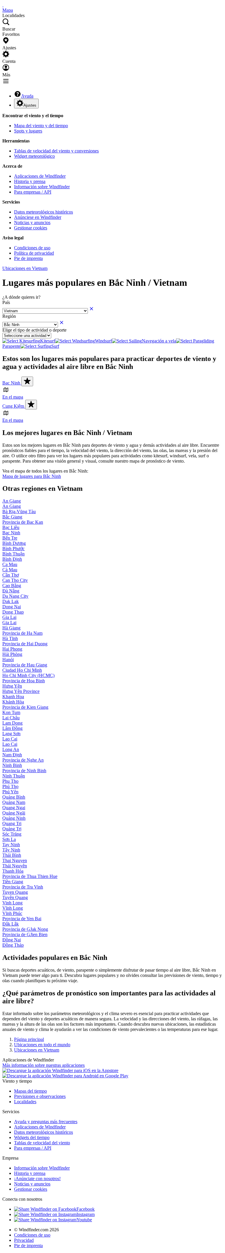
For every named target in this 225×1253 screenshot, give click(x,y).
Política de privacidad (34, 253)
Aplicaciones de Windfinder (40, 176)
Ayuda (27, 95)
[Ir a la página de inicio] (3, 4)
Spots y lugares (28, 130)
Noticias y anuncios (32, 222)
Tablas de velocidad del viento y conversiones (56, 150)
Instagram (85, 1214)
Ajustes (29, 105)
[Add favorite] (27, 381)
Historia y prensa (29, 181)
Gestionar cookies (30, 227)
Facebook (85, 1209)
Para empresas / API (32, 191)
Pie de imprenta (28, 258)
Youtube (84, 1219)
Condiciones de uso (32, 247)
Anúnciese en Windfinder (37, 217)
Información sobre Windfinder (42, 186)
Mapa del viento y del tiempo (41, 125)
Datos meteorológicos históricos (43, 211)
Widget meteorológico (34, 156)
